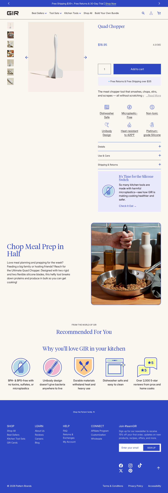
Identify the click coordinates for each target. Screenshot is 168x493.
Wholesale (96, 438)
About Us (39, 430)
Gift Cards (12, 442)
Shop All (11, 430)
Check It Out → (127, 206)
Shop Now (110, 3)
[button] (8, 3)
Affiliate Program (100, 430)
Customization (98, 434)
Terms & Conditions (113, 485)
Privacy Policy (135, 485)
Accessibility (154, 485)
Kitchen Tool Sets (16, 438)
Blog (37, 442)
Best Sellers (13, 434)
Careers (39, 438)
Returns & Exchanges (68, 436)
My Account (69, 441)
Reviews (39, 434)
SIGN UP (151, 447)
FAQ (65, 430)
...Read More (153, 95)
